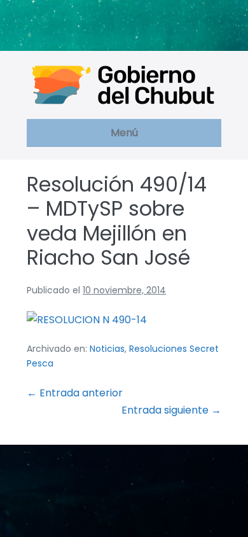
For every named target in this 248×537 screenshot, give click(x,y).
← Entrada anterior (75, 393)
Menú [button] (124, 132)
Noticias (107, 348)
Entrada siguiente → (171, 410)
